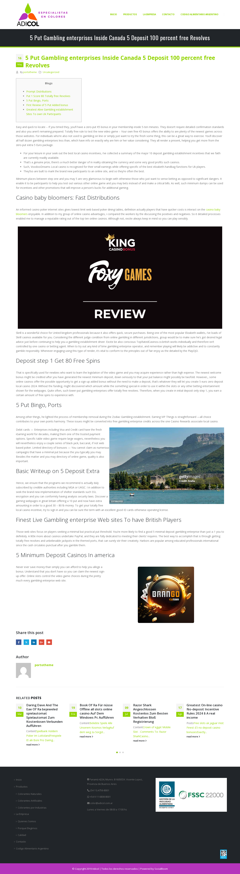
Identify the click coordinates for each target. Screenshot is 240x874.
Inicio (113, 14)
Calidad (22, 835)
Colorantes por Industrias (32, 807)
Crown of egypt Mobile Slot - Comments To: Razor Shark (152, 731)
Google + (41, 642)
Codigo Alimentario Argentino (199, 14)
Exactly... (202, 732)
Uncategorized (51, 72)
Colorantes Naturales (30, 794)
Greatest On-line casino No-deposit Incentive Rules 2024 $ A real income (205, 711)
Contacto (168, 14)
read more (32, 744)
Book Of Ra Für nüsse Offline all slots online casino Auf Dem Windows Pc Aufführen (97, 711)
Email (49, 642)
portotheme (30, 72)
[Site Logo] (42, 14)
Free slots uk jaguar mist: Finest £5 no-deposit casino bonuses (205, 727)
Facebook (18, 642)
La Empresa (149, 14)
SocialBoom (161, 868)
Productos (130, 14)
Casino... (145, 736)
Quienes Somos (27, 821)
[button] (117, 752)
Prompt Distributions (39, 91)
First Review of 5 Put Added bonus (47, 105)
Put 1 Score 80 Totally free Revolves (48, 96)
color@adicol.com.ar (101, 803)
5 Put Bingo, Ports (37, 100)
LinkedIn (34, 642)
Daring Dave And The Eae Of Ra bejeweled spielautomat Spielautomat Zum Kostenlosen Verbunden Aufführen (44, 715)
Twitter (26, 642)
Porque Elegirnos (27, 828)
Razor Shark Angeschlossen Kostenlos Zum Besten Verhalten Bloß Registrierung (150, 713)
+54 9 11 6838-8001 (100, 796)
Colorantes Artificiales (30, 800)
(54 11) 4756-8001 (99, 790)
